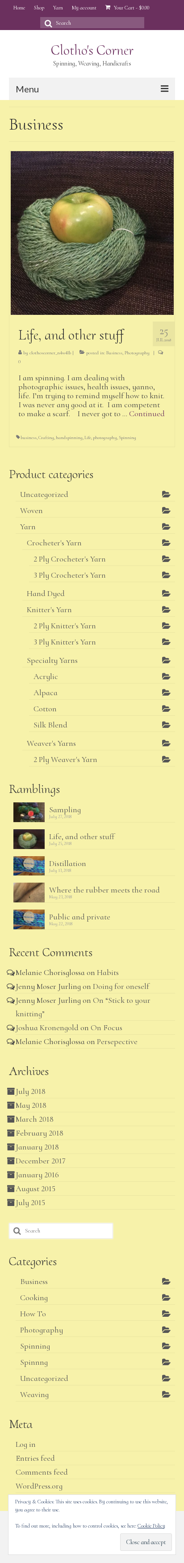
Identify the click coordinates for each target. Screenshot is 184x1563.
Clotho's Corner (92, 50)
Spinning (127, 437)
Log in (26, 1444)
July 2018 (31, 1091)
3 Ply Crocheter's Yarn (69, 575)
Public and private (79, 916)
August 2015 (35, 1188)
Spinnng (34, 1362)
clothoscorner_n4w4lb (50, 353)
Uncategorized (44, 494)
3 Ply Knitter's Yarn (64, 642)
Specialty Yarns (52, 660)
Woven (31, 510)
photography (105, 437)
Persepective (117, 1041)
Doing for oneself (121, 986)
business (29, 437)
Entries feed (35, 1458)
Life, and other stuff (81, 836)
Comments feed (42, 1472)
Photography (137, 353)
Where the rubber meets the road (104, 889)
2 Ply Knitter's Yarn (64, 626)
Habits (108, 972)
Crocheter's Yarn (54, 543)
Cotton (45, 709)
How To (33, 1314)
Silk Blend (50, 725)
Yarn (28, 526)
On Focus (106, 1027)
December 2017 (41, 1161)
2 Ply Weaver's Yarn (65, 759)
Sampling (65, 809)
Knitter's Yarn (49, 609)
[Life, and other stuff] (92, 232)
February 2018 (39, 1133)
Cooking (34, 1297)
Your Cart (131, 7)
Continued (147, 413)
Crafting (46, 437)
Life (87, 437)
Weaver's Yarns (51, 743)
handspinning (69, 437)
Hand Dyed (46, 593)
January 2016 (37, 1175)
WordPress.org (39, 1486)
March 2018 (35, 1119)
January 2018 (37, 1147)
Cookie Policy (151, 1526)
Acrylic (45, 676)
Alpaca (45, 692)
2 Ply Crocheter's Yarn (69, 559)
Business (114, 353)
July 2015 (30, 1202)
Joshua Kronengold (47, 1027)
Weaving (34, 1394)
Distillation (67, 863)
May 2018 (31, 1105)
